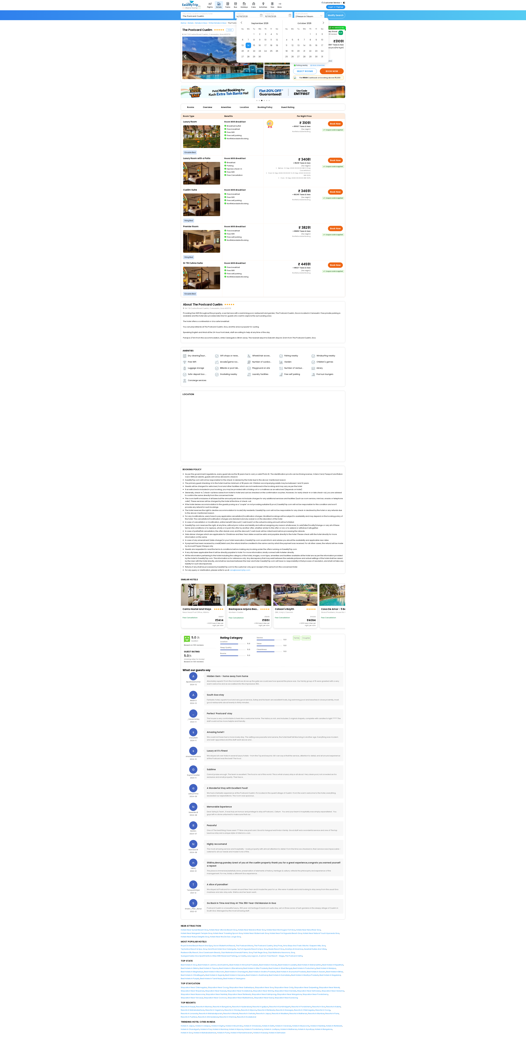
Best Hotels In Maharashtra (309, 965)
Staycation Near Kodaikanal (239, 991)
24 (265, 50)
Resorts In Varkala (247, 1013)
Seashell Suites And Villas (315, 949)
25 (271, 50)
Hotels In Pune (223, 1032)
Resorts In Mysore (249, 1010)
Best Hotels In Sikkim (190, 968)
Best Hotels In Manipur (326, 968)
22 (254, 50)
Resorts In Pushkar (189, 1017)
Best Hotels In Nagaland (330, 975)
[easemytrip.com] (191, 7)
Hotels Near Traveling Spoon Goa (227, 933)
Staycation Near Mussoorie (193, 994)
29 (254, 56)
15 (254, 45)
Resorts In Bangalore (222, 1006)
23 (260, 50)
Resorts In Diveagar (284, 1010)
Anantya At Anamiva (294, 949)
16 (260, 45)
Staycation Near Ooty (283, 987)
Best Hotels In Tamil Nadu (211, 978)
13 (243, 45)
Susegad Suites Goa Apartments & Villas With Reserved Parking (209, 956)
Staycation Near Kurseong (286, 997)
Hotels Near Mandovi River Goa (251, 930)
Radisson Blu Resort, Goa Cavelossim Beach (200, 952)
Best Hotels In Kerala (268, 965)
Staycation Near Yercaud (192, 997)
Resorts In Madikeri (280, 1013)
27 (242, 56)
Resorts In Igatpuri (260, 1006)
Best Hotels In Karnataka (279, 975)
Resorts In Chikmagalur (304, 1010)
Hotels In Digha (218, 1026)
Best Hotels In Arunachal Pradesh (291, 971)
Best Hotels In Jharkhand (257, 975)
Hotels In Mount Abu (234, 1026)
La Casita (242, 956)
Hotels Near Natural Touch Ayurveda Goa (321, 933)
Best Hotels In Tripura (209, 968)
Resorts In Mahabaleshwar (193, 1010)
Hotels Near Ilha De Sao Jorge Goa (225, 936)
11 (271, 39)
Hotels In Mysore (236, 1029)
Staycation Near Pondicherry (315, 994)
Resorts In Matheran (298, 1013)
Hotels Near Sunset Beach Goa (194, 930)
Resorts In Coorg (322, 1010)
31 (322, 56)
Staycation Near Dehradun (309, 991)
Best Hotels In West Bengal (280, 968)
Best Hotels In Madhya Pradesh (305, 975)
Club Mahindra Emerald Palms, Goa (236, 952)
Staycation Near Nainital (216, 994)
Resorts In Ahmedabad (208, 1017)
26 (277, 50)
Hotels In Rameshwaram (241, 1032)
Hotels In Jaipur (187, 1026)
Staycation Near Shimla (263, 991)
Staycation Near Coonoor (215, 997)
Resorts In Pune (332, 1013)
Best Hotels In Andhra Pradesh (262, 971)
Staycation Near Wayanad (192, 991)
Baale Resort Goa (276, 949)
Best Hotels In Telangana (234, 978)
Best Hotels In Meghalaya (192, 971)
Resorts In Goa (318, 1006)
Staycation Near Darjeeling (306, 987)
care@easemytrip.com (239, 570)
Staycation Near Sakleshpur (241, 987)
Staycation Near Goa (264, 987)
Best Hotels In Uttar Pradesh (255, 968)
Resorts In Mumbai (316, 1013)
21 (248, 50)
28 (248, 56)
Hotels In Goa (187, 1032)
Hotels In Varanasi (283, 1026)
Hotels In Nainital (317, 1026)
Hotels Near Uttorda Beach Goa (223, 930)
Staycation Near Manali (329, 987)
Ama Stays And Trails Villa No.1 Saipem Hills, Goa (304, 945)
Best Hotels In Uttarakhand (230, 968)
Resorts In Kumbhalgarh (280, 1006)
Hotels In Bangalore (323, 1029)
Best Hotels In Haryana (235, 975)
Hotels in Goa (201, 23)
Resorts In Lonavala (189, 1013)
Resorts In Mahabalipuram (210, 1013)
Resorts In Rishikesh (266, 1010)
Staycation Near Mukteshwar (240, 997)
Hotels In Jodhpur (271, 1029)
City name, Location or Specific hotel (198, 14)
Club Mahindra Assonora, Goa (281, 952)
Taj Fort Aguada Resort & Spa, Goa (252, 949)
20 (242, 50)
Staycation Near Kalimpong (264, 994)
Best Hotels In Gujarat (214, 975)
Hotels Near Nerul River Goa (308, 930)
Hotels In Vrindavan (252, 1026)
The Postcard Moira (244, 945)
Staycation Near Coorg (218, 987)
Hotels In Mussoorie (300, 1026)
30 (259, 56)
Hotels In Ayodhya (306, 1029)
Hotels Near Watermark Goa (256, 933)
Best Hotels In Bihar (334, 971)
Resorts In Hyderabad (241, 1006)
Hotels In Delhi (268, 1026)
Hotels (190, 23)
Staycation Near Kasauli (215, 991)
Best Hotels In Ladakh (287, 965)
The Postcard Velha (293, 956)
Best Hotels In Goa (189, 965)
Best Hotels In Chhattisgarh (193, 975)
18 (271, 45)
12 (277, 39)
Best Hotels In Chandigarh (236, 971)
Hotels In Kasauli (260, 1032)
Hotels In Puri (206, 1029)
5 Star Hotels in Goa (217, 23)
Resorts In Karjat (188, 1006)
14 (248, 45)
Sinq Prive (278, 945)
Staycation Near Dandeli (285, 991)
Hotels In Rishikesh (334, 1026)
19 (277, 45)
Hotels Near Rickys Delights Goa (195, 936)
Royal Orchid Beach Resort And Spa (196, 945)
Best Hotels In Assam (316, 971)
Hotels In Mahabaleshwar (205, 1032)
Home (183, 23)
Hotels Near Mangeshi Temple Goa (196, 933)
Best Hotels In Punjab (190, 978)
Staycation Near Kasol (264, 997)
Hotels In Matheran (288, 1029)
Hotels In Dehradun (277, 1032)
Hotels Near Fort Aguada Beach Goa (286, 933)
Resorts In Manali (230, 1013)
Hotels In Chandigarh (190, 1029)
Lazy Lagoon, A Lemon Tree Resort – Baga (265, 956)
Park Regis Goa (260, 952)
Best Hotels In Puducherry (304, 968)
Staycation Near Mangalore (289, 994)
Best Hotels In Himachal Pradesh (243, 965)
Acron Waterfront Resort (224, 945)
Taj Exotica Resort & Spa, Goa (194, 949)
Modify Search (335, 15)
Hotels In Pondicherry (253, 1029)
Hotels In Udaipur (202, 1026)
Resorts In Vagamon (214, 1010)
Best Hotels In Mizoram (214, 971)
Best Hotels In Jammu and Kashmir (213, 965)
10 (265, 39)
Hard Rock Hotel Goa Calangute (222, 949)
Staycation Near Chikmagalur (194, 987)
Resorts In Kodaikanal (246, 1017)
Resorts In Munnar (204, 1006)
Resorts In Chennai (227, 1017)
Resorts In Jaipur (263, 1013)
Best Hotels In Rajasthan (332, 965)
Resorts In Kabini (333, 1006)
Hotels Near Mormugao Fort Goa (280, 930)
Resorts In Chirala (232, 1010)
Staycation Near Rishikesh (239, 994)
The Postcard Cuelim (263, 945)
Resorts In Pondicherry (301, 1006)
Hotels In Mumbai (220, 1029)
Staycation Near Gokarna (333, 991)
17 (265, 45)
